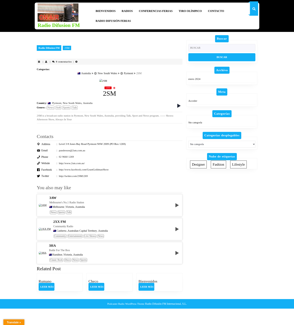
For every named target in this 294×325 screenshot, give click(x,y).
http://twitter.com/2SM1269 (73, 176)
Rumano (45, 281)
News (50, 107)
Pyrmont (128, 73)
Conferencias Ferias (156, 11)
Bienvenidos (106, 11)
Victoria (70, 207)
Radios (127, 11)
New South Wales (107, 73)
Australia (86, 73)
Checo (93, 281)
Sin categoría (195, 122)
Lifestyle (238, 164)
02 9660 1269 (66, 156)
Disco (67, 260)
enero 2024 (194, 79)
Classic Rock (56, 260)
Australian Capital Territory (82, 230)
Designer (198, 164)
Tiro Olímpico (190, 11)
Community (60, 236)
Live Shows (90, 236)
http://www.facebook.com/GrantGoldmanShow (84, 169)
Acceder (192, 100)
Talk (74, 107)
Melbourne (58, 207)
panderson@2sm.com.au (72, 150)
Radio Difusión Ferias (113, 21)
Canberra (61, 230)
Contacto (216, 11)
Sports (66, 107)
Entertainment (75, 236)
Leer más (47, 288)
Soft (58, 107)
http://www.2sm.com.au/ (72, 163)
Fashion (218, 164)
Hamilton (57, 254)
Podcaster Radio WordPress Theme (125, 303)
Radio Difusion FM (59, 25)
